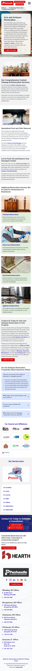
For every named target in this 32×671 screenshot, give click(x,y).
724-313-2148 (8, 634)
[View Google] (25, 580)
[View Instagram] (10, 580)
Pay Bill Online (16, 584)
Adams (7, 502)
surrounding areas (20, 352)
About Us (5, 659)
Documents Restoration (11, 275)
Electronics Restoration (11, 245)
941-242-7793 (8, 648)
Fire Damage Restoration (16, 8)
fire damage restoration (20, 337)
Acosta (7, 495)
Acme (7, 491)
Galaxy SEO (19, 667)
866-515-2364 (19, 4)
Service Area (13, 659)
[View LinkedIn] (14, 580)
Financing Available (19, 1)
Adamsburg (9, 506)
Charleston (26, 351)
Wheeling (19, 351)
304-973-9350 (8, 622)
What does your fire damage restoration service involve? (12, 414)
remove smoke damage (14, 143)
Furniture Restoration (10, 214)
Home (4, 8)
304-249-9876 (8, 609)
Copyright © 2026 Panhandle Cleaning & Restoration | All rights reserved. (16, 664)
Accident (8, 487)
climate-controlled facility (9, 171)
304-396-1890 (8, 597)
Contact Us (20, 659)
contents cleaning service (17, 85)
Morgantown (5, 352)
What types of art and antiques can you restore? (14, 396)
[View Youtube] (21, 580)
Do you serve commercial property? (11, 405)
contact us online (9, 43)
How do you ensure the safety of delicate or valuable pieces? (14, 375)
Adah (7, 499)
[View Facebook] (6, 580)
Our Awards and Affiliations (16, 424)
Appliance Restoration (11, 306)
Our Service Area (16, 461)
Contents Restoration (8, 9)
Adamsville (9, 510)
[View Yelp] (17, 580)
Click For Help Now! (16, 528)
